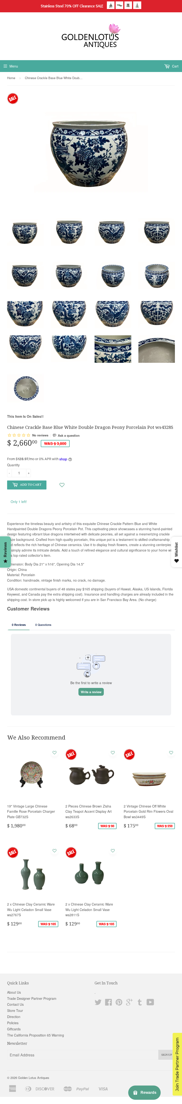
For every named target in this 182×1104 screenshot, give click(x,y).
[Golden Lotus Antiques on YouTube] (150, 1003)
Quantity (13, 464)
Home (11, 78)
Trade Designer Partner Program (31, 998)
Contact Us (15, 1004)
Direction (13, 1016)
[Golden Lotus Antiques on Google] (129, 1003)
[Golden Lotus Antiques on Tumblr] (139, 1003)
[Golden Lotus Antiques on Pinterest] (119, 1003)
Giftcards (14, 1029)
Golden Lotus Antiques (33, 1077)
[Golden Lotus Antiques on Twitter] (98, 1003)
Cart (174, 66)
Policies (12, 1022)
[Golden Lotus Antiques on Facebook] (108, 1003)
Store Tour (15, 1010)
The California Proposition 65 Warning (35, 1035)
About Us (14, 992)
